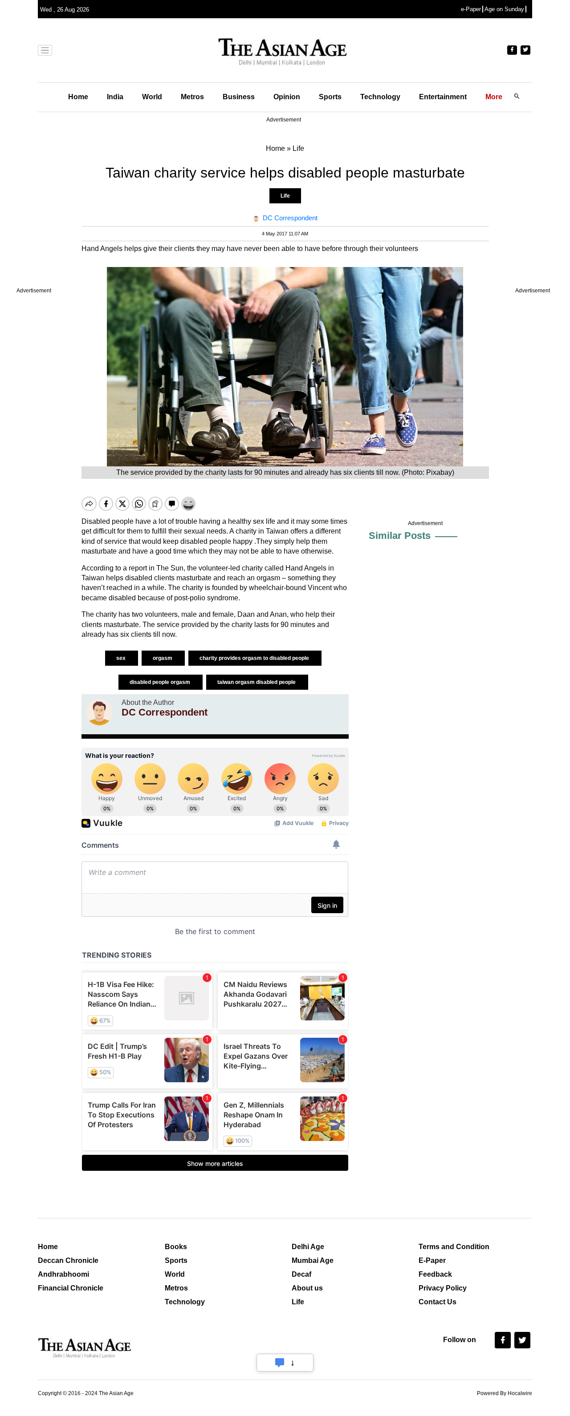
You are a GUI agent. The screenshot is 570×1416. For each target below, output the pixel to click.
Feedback (435, 1274)
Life (285, 196)
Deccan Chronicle (68, 1260)
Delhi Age (308, 1246)
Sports (330, 97)
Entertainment (443, 97)
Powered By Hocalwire (504, 1393)
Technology (380, 97)
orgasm (163, 658)
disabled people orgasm (160, 682)
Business (239, 97)
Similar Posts (400, 535)
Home (78, 97)
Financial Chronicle (70, 1288)
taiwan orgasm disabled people (257, 682)
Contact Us (437, 1302)
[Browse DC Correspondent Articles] (99, 712)
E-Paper (432, 1260)
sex (121, 658)
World (152, 97)
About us (307, 1288)
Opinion (286, 97)
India (115, 97)
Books (176, 1246)
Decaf (301, 1274)
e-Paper (471, 9)
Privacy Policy (443, 1288)
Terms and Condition (454, 1246)
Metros (192, 97)
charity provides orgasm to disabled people (255, 658)
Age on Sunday (504, 9)
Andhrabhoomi (63, 1274)
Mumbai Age (313, 1260)
